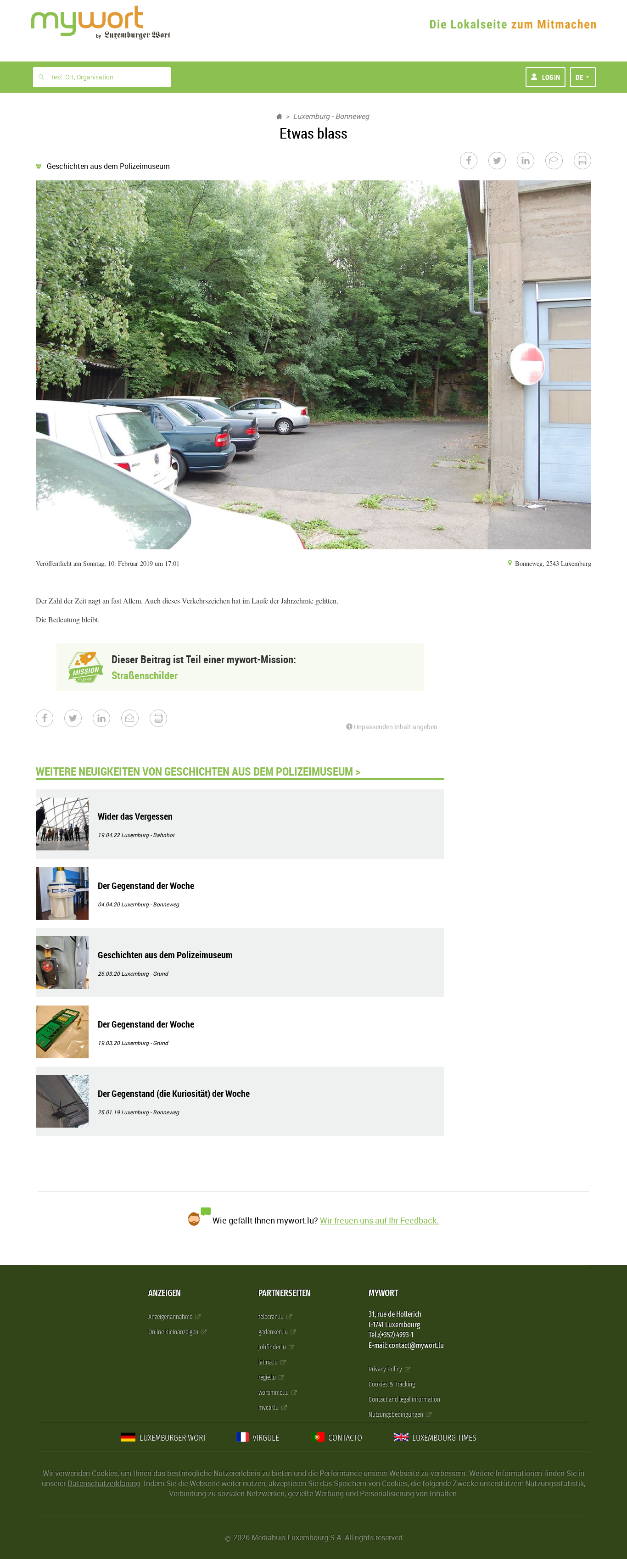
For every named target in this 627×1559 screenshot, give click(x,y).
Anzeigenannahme (171, 1317)
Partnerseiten (284, 1293)
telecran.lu (271, 1317)
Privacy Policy (386, 1369)
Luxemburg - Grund (144, 973)
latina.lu (268, 1362)
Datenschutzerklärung (103, 1483)
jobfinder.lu (272, 1347)
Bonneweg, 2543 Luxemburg (552, 563)
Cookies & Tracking (392, 1384)
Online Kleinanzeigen (174, 1332)
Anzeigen (164, 1293)
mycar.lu (269, 1408)
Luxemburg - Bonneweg (331, 116)
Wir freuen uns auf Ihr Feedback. (379, 1220)
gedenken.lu (273, 1332)
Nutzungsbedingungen (397, 1415)
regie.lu (267, 1377)
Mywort (383, 1293)
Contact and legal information (404, 1399)
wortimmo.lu (274, 1393)
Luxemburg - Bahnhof (147, 834)
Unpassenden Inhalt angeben (395, 726)
